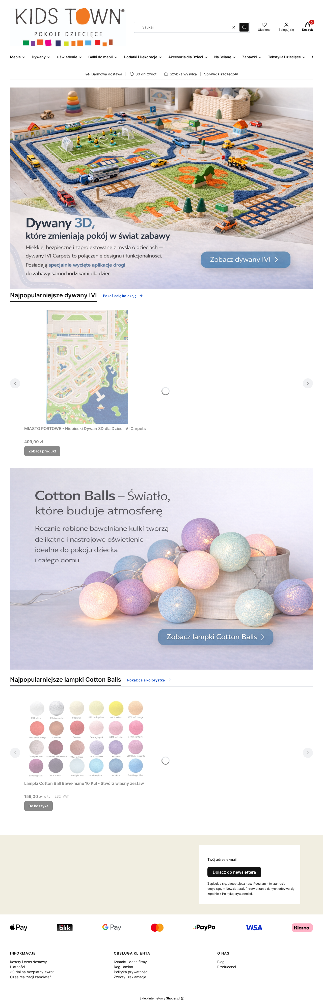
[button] (244, 27)
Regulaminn (123, 967)
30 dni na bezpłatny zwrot (32, 972)
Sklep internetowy (160, 998)
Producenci (226, 967)
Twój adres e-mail (221, 859)
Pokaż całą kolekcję (120, 296)
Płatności (17, 967)
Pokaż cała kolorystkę (146, 680)
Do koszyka (38, 806)
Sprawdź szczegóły (221, 74)
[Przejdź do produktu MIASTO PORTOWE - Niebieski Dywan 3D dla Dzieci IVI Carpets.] (87, 367)
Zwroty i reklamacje (130, 977)
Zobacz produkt (42, 451)
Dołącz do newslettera (234, 872)
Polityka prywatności (131, 972)
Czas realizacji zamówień (30, 977)
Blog (221, 962)
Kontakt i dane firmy (130, 962)
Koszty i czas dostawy (28, 962)
